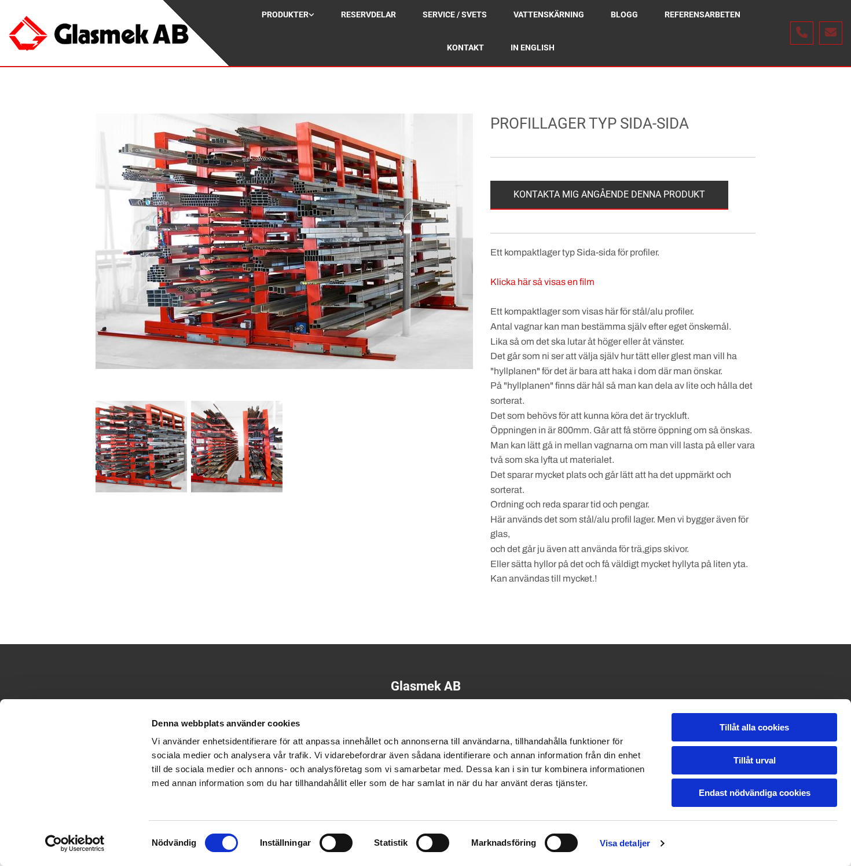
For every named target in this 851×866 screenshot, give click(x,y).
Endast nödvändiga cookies (754, 793)
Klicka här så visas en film (542, 282)
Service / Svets (455, 14)
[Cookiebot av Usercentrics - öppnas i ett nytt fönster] (75, 843)
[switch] (336, 843)
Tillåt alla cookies (754, 727)
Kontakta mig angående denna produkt (609, 194)
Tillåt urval (754, 760)
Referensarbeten (702, 14)
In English (533, 47)
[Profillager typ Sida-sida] (284, 241)
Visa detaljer (625, 843)
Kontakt (465, 47)
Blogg (624, 14)
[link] (288, 16)
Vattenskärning (548, 14)
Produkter (285, 14)
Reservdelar (368, 14)
